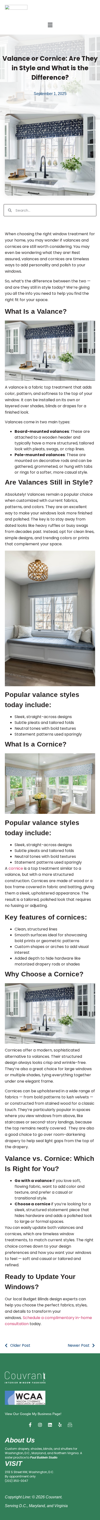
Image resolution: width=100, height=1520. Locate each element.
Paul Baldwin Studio (43, 1457)
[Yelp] (60, 1424)
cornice (15, 868)
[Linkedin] (50, 1424)
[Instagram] (40, 1424)
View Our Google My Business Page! (33, 1414)
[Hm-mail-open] (70, 1424)
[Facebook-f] (30, 1424)
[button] (50, 25)
